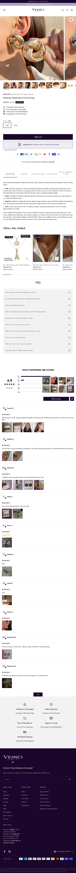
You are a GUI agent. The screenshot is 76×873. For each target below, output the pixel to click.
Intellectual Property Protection (48, 809)
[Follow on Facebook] (4, 851)
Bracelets (5, 799)
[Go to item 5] (35, 85)
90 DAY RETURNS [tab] (52, 174)
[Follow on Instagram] (9, 851)
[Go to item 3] (20, 85)
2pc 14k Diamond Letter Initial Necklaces (16, 265)
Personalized (7, 812)
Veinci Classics (7, 816)
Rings (4, 805)
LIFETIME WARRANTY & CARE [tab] (66, 173)
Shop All (5, 819)
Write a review (56, 399)
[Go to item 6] (42, 85)
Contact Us (25, 795)
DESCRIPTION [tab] (10, 174)
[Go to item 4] (28, 85)
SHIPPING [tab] (24, 174)
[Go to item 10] (70, 85)
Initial (4, 809)
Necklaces (6, 795)
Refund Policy (44, 795)
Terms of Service (45, 802)
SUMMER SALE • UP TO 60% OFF (38, 1)
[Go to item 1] (6, 85)
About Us (24, 802)
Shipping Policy (44, 792)
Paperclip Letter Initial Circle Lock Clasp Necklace (49, 265)
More (38, 694)
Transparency (25, 805)
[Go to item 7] (49, 85)
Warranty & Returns (45, 805)
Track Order (25, 799)
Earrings (5, 802)
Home (5, 792)
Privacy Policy (44, 799)
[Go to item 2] (13, 85)
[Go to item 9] (63, 85)
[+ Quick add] (27, 258)
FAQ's (23, 792)
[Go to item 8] (56, 85)
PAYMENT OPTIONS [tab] (38, 174)
